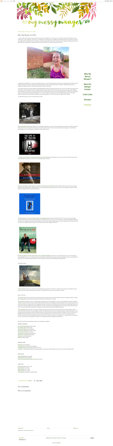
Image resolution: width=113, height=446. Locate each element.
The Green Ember (22, 288)
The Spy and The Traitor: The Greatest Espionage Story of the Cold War (34, 157)
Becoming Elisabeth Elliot (23, 126)
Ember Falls (20, 367)
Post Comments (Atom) (28, 430)
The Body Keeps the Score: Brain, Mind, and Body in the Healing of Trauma (34, 218)
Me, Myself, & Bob (22, 327)
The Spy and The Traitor (23, 333)
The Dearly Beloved (22, 309)
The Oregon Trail (21, 297)
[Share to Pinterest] (41, 380)
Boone (19, 337)
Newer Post (20, 428)
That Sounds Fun (21, 301)
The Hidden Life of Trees (23, 346)
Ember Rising (21, 369)
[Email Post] (34, 380)
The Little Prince (21, 372)
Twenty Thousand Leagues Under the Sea (27, 359)
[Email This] (36, 380)
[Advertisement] (48, 424)
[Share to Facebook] (40, 380)
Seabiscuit (20, 336)
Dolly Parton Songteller (23, 334)
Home (48, 428)
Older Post (75, 428)
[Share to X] (39, 380)
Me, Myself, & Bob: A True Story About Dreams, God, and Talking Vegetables (34, 255)
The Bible (20, 349)
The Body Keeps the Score (23, 347)
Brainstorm (20, 344)
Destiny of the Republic (23, 330)
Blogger (59, 442)
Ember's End (20, 370)
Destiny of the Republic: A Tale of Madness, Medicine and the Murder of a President (35, 186)
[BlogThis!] (38, 380)
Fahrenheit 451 (21, 357)
